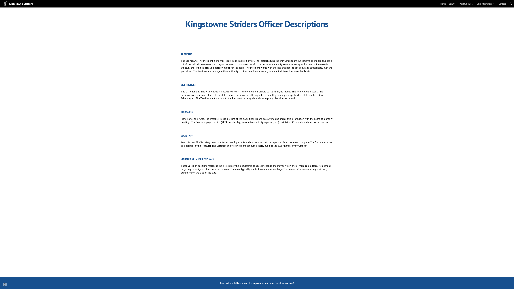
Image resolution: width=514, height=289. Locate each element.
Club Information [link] (484, 3)
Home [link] (443, 3)
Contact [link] (502, 3)
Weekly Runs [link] (465, 3)
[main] (257, 24)
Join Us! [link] (452, 3)
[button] (511, 4)
